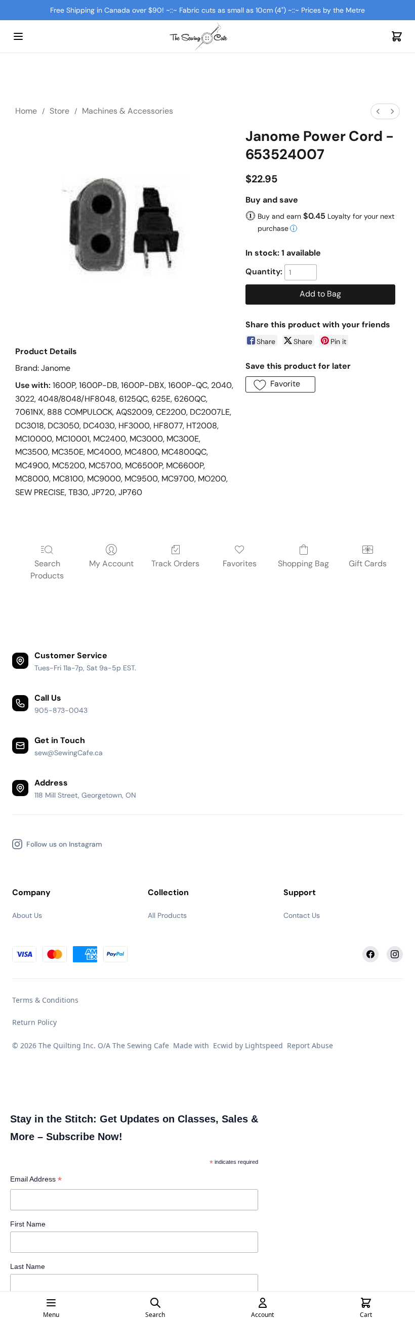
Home (26, 111)
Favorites (240, 563)
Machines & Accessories (127, 111)
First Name (28, 1224)
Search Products (47, 569)
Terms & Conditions (45, 1000)
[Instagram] (395, 954)
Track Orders (175, 563)
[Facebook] (370, 954)
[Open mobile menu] (18, 36)
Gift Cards (368, 563)
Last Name (27, 1266)
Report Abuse (310, 1045)
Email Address (36, 1180)
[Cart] (397, 36)
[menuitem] (378, 111)
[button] (280, 384)
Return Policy (34, 1022)
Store (59, 111)
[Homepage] (207, 37)
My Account (111, 563)
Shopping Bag (303, 563)
